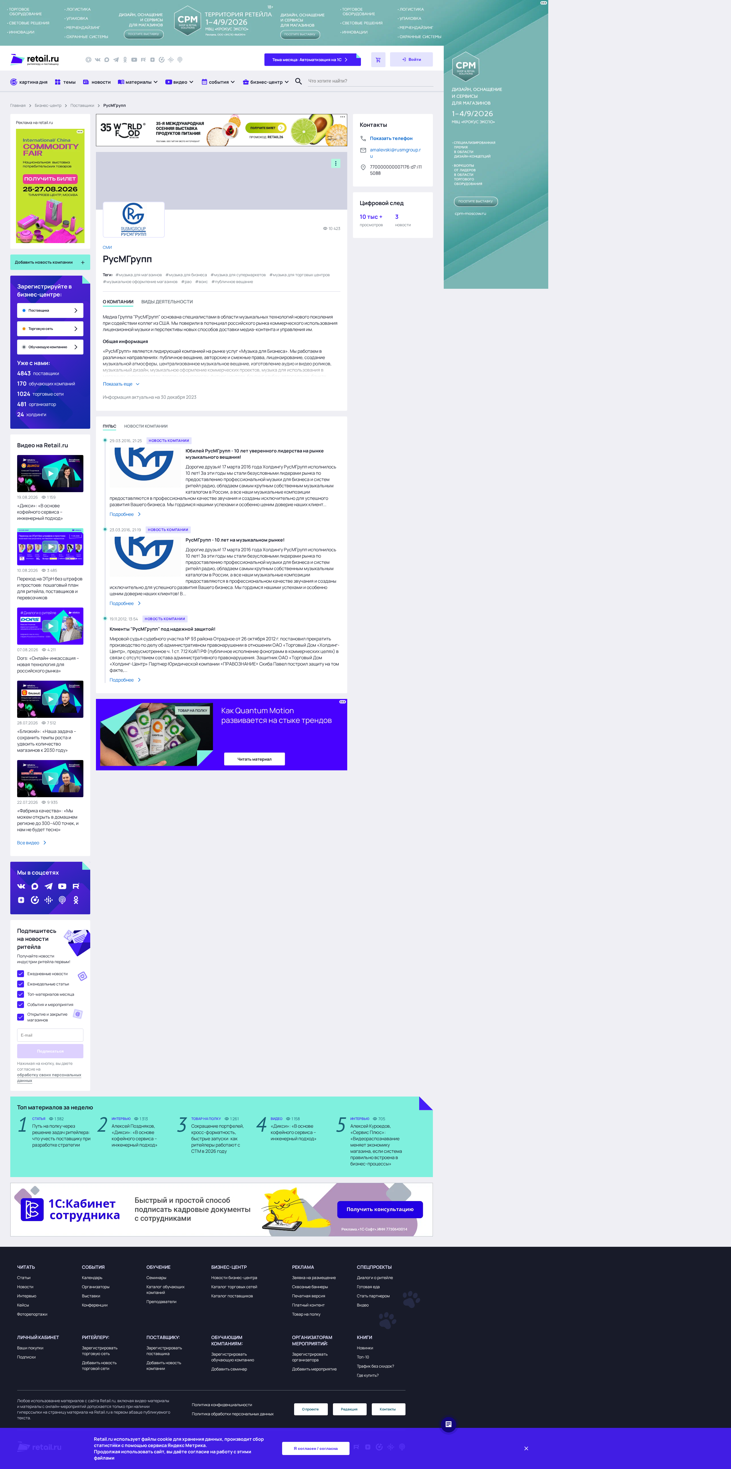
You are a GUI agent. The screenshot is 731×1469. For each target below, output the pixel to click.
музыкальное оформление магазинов (142, 281)
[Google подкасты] (171, 60)
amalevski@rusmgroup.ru (395, 153)
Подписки (26, 1357)
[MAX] (107, 60)
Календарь (92, 1277)
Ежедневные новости (47, 973)
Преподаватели (161, 1301)
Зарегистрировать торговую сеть (99, 1350)
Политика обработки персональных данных (233, 1413)
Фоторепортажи (32, 1314)
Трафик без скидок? (375, 1366)
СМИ (107, 247)
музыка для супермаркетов (240, 274)
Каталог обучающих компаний (165, 1289)
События (93, 1267)
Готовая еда (368, 1286)
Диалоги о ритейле (375, 1277)
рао (188, 281)
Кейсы (23, 1305)
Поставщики (82, 105)
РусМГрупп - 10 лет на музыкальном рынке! (235, 540)
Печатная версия (308, 1295)
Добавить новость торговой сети (99, 1365)
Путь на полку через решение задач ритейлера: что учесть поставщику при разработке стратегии (61, 1135)
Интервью (26, 1295)
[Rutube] (143, 60)
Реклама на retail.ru (34, 122)
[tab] (118, 302)
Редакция (349, 1409)
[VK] (98, 60)
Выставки (91, 1295)
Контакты (388, 1409)
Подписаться (50, 1051)
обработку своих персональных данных (49, 1077)
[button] (138, 81)
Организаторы (95, 1286)
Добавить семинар (229, 1369)
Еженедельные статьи (48, 984)
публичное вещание (234, 281)
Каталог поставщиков (232, 1295)
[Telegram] (116, 60)
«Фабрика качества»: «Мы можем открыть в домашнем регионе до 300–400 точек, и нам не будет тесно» (48, 820)
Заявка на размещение (314, 1277)
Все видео (28, 842)
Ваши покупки (30, 1347)
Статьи (24, 1277)
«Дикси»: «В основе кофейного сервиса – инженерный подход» (40, 511)
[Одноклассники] (125, 60)
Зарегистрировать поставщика (164, 1350)
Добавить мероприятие (314, 1369)
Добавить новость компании (163, 1365)
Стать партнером (373, 1295)
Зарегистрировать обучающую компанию (232, 1356)
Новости (25, 1286)
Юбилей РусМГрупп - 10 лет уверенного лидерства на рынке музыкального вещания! (255, 454)
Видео (363, 1305)
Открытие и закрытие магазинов (47, 1017)
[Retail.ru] (42, 59)
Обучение (158, 1267)
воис (203, 281)
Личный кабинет (38, 1337)
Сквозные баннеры (310, 1286)
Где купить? (368, 1375)
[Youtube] (134, 60)
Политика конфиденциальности (222, 1404)
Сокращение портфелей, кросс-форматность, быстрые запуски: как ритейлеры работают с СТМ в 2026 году (217, 1138)
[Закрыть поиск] (296, 87)
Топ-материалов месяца (50, 994)
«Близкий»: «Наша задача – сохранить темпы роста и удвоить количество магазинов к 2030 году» (46, 740)
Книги (364, 1337)
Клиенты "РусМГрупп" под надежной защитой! (163, 629)
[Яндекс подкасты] (161, 60)
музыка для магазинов (140, 274)
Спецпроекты (374, 1267)
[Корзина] (378, 59)
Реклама (303, 1267)
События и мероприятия (50, 1004)
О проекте (310, 1409)
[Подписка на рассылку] (88, 60)
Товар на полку (306, 1314)
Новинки (365, 1347)
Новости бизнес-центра (234, 1277)
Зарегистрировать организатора (310, 1356)
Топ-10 (363, 1357)
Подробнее (122, 514)
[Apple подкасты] (180, 60)
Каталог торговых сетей (234, 1286)
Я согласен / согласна (316, 1448)
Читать (26, 1267)
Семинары (156, 1277)
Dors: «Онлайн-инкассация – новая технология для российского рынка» (48, 664)
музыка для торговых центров (301, 274)
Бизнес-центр (48, 105)
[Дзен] (152, 60)
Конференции (95, 1305)
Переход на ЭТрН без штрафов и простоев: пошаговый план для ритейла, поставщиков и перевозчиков (50, 588)
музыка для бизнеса (188, 274)
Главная (18, 105)
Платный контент (308, 1305)
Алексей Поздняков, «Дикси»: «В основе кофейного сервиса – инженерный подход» (135, 1135)
